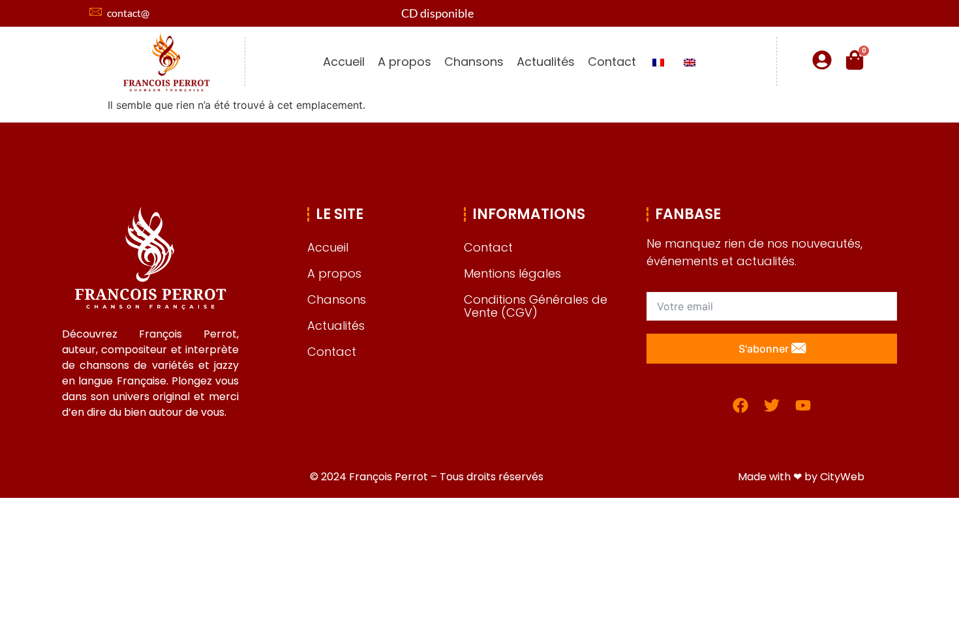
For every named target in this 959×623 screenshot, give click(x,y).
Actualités (546, 61)
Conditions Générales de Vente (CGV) (535, 306)
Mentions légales (512, 273)
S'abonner (764, 348)
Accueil (344, 61)
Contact (612, 61)
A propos (404, 61)
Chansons (474, 61)
